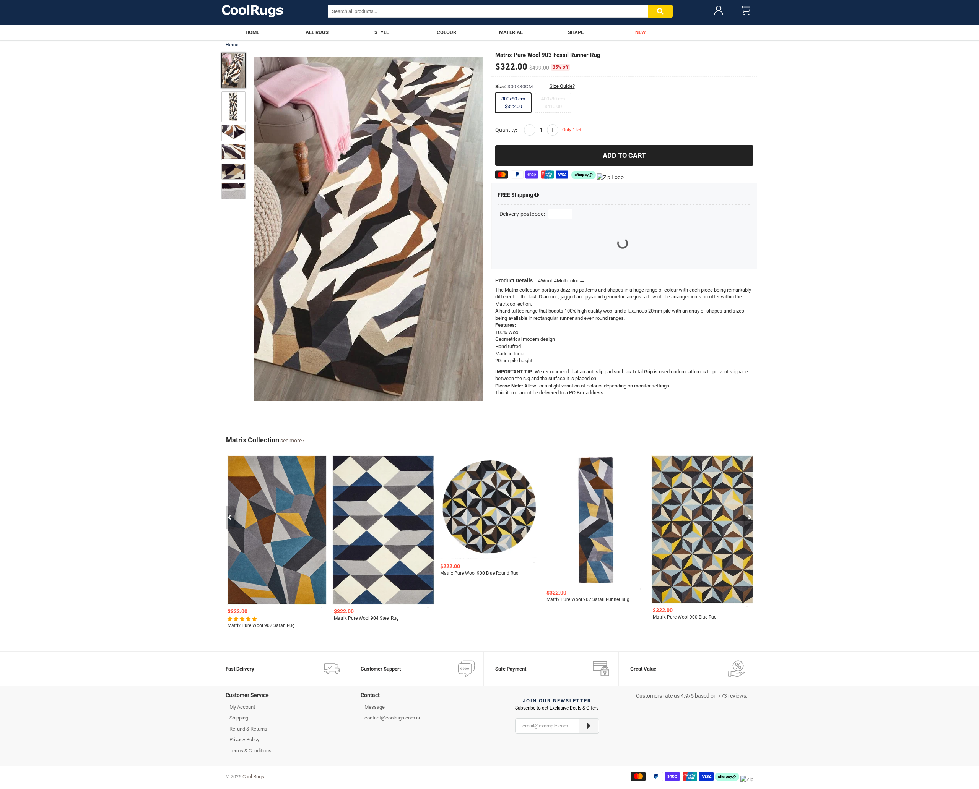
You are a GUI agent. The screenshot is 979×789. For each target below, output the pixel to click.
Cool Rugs (253, 776)
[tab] (287, 697)
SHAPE (576, 32)
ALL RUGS (317, 32)
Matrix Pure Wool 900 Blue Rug (578, 617)
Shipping (516, 195)
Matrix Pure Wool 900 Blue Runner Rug (692, 599)
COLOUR (446, 32)
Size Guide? (562, 86)
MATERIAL (511, 32)
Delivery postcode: (522, 214)
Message (374, 707)
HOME (252, 32)
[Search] (660, 11)
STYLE (381, 32)
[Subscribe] (588, 726)
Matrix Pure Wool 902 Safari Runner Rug (481, 599)
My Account (242, 707)
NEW (640, 32)
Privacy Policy (244, 739)
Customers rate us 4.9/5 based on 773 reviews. (692, 696)
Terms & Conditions (250, 750)
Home (232, 44)
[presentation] (229, 517)
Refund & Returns (248, 729)
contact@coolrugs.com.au (392, 718)
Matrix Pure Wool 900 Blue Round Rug (373, 573)
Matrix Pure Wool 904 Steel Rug (260, 618)
